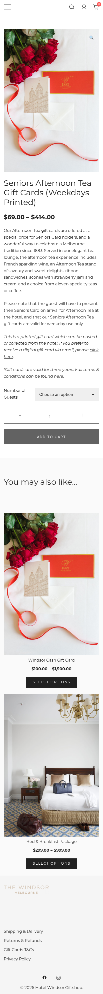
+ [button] (83, 416)
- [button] (20, 416)
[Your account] (84, 7)
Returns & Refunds (23, 941)
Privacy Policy (17, 959)
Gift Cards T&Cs (19, 950)
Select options (51, 682)
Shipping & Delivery (23, 932)
